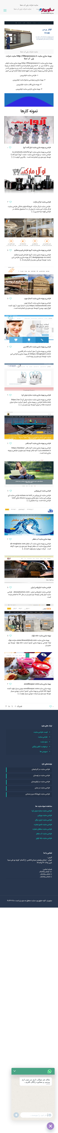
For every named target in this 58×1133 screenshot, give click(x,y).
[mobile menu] (5, 10)
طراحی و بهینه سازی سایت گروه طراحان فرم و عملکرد (32, 250)
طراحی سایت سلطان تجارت (42, 829)
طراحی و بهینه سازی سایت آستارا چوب (37, 298)
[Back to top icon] (52, 1127)
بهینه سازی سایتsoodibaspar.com (37, 684)
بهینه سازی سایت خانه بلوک (41, 635)
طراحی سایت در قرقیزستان (40, 781)
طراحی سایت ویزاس (44, 815)
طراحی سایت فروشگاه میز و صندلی (37, 794)
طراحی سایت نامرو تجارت (43, 824)
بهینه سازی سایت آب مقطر (41, 539)
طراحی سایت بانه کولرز (44, 838)
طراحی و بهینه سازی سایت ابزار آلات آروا (37, 147)
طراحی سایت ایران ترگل (43, 820)
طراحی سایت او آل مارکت (42, 202)
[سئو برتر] (46, 10)
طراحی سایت (42, 737)
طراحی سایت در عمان (42, 788)
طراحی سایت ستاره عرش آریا (42, 811)
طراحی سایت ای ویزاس (42, 491)
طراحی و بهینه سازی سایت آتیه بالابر (38, 443)
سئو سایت (43, 742)
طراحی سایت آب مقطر (44, 833)
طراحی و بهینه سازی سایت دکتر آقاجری (37, 347)
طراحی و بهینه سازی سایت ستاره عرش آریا (36, 395)
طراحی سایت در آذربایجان (41, 769)
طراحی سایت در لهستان (41, 775)
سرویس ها (43, 751)
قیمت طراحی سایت (40, 732)
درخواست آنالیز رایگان (39, 746)
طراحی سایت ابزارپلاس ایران (41, 587)
